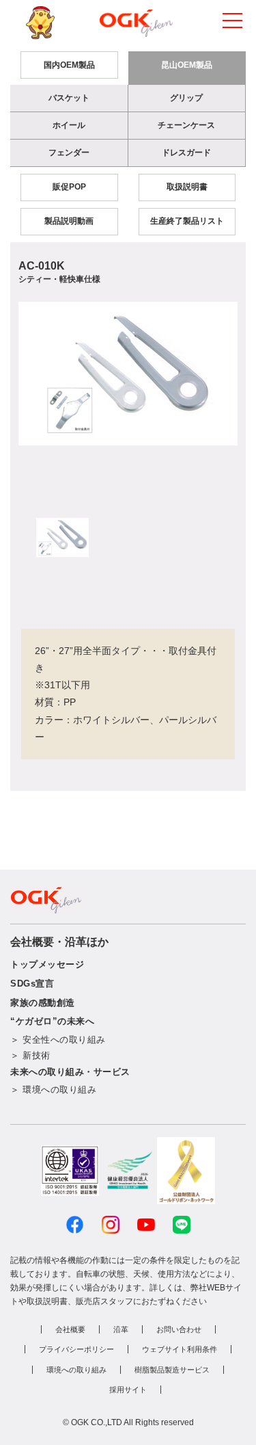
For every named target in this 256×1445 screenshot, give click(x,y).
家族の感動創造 (42, 1003)
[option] (128, 374)
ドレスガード (186, 152)
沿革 (120, 1329)
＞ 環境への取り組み (53, 1089)
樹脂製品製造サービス (172, 1370)
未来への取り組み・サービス (70, 1072)
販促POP (69, 187)
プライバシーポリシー (76, 1349)
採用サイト (128, 1389)
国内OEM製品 (69, 65)
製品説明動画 (69, 221)
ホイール (69, 125)
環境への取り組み (76, 1370)
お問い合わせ (178, 1329)
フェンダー (68, 152)
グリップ (186, 98)
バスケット (68, 98)
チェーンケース (186, 125)
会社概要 (70, 1329)
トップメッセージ (47, 964)
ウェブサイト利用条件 (179, 1349)
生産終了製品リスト (187, 221)
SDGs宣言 (32, 983)
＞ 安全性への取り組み (58, 1039)
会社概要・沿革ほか (59, 942)
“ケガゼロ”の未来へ (52, 1021)
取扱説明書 (187, 187)
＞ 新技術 (30, 1055)
